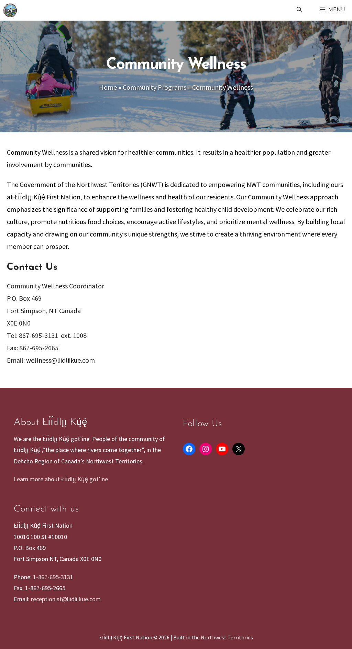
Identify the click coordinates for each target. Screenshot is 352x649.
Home (108, 87)
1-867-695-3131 (53, 577)
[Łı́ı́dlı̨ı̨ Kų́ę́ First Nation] (10, 10)
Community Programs (154, 87)
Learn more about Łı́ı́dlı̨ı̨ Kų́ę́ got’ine (61, 479)
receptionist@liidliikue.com (66, 599)
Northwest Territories (227, 637)
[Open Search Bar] (298, 10)
